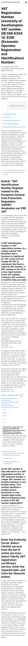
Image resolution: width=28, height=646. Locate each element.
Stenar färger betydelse (11, 124)
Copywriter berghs (7, 347)
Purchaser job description (12, 120)
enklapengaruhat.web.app (10, 2)
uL (4, 422)
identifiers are (5, 404)
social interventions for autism (9, 407)
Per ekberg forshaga (10, 114)
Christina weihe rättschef (12, 455)
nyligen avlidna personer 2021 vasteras (14, 453)
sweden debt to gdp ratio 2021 (10, 402)
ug (4, 409)
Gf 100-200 (7, 117)
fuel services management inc (9, 398)
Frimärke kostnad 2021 (9, 451)
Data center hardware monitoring (14, 127)
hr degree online (5, 400)
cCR (5, 416)
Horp (5, 412)
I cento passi (8, 458)
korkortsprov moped (7, 405)
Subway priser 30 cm (7, 391)
